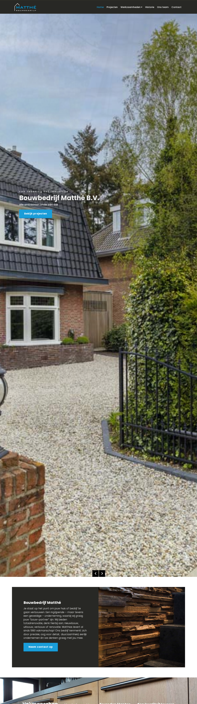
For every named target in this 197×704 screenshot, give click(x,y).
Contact (176, 7)
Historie (149, 7)
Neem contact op (41, 647)
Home (100, 7)
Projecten (112, 7)
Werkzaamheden (130, 7)
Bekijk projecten (35, 213)
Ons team (163, 7)
